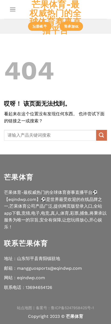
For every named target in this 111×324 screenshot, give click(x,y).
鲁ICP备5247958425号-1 (72, 308)
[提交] (101, 135)
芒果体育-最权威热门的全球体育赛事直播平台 (55, 17)
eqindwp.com (31, 277)
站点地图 (24, 308)
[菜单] (12, 9)
